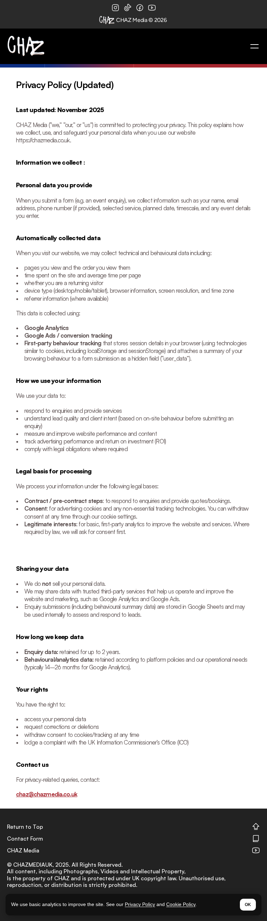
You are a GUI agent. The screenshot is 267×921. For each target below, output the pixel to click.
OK (248, 904)
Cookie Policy (180, 904)
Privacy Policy (140, 904)
